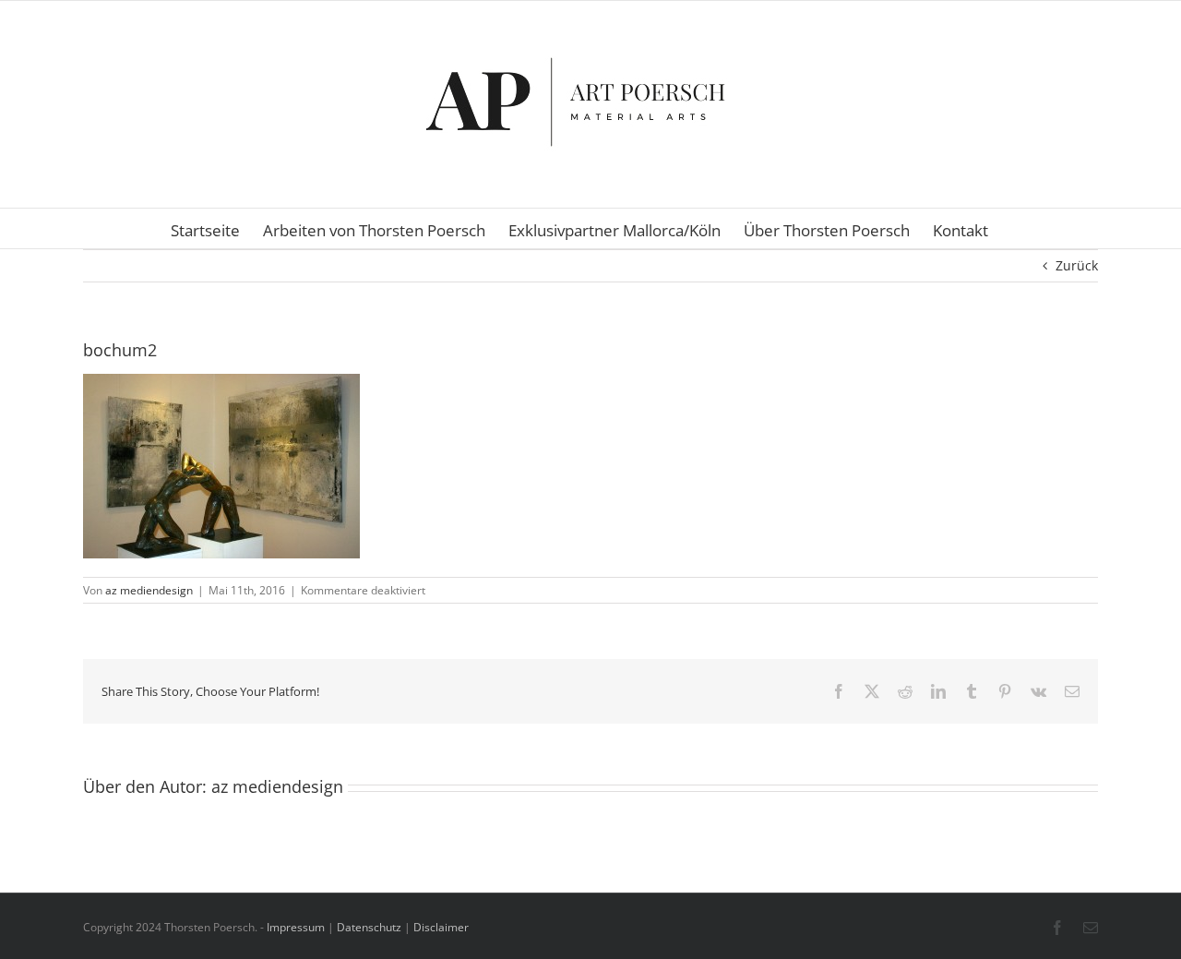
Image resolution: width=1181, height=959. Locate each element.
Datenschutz (369, 927)
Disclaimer (441, 927)
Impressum (296, 927)
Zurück (1077, 265)
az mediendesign (149, 590)
